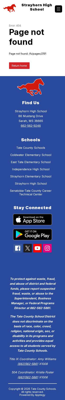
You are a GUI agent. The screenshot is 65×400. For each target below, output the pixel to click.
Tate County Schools (30, 148)
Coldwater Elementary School (30, 155)
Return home (19, 65)
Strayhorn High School (31, 183)
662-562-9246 (31, 125)
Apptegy (40, 394)
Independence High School (30, 169)
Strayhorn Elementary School (30, 176)
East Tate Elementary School (31, 162)
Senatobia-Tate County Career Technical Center (31, 192)
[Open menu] (58, 9)
